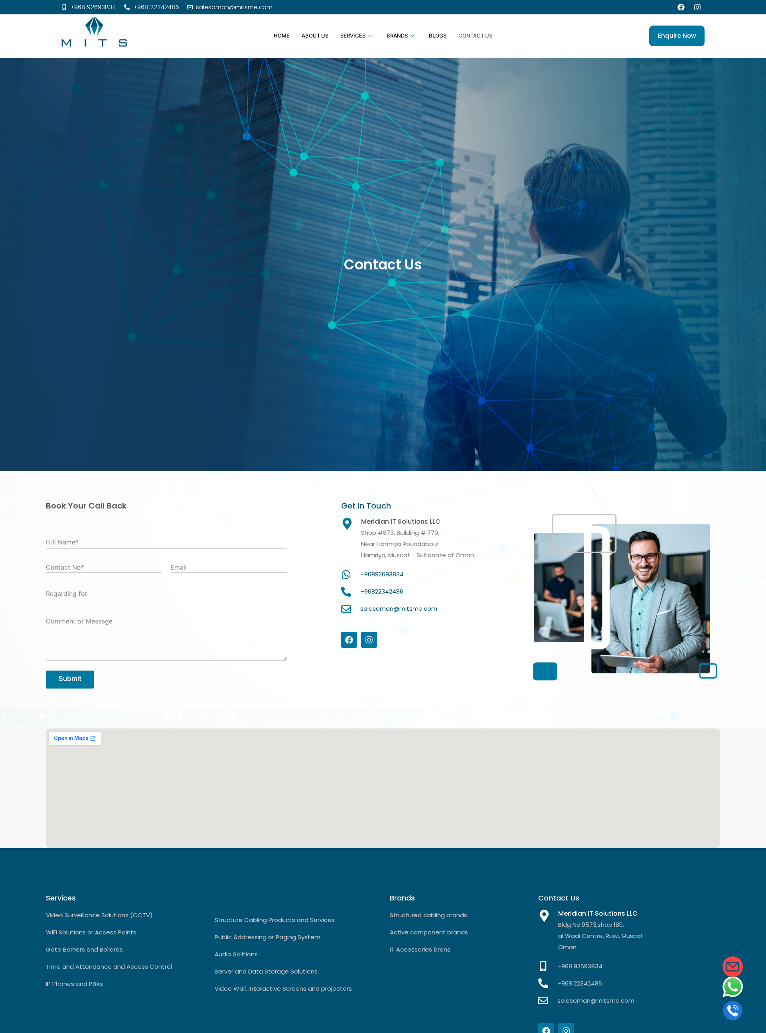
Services (352, 35)
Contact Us (475, 35)
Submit (70, 679)
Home (282, 35)
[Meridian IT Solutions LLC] (544, 916)
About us (315, 35)
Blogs (437, 35)
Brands (397, 35)
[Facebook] (681, 7)
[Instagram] (697, 7)
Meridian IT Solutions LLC (598, 913)
